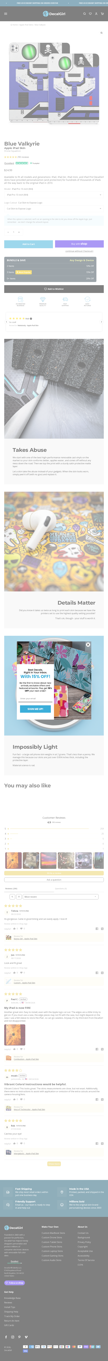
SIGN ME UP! (35, 709)
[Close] (88, 644)
